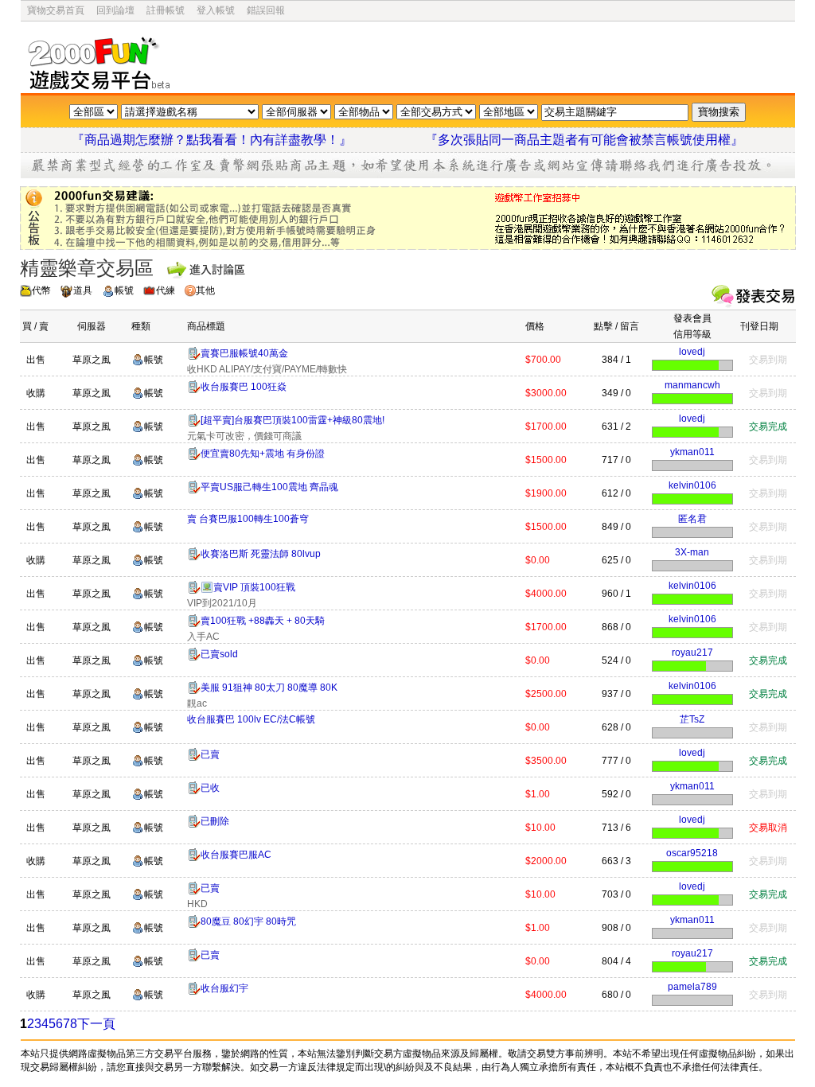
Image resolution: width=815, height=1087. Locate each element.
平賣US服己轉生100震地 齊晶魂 (269, 487)
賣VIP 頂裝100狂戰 (254, 587)
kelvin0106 (692, 485)
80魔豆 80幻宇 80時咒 (248, 921)
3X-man (692, 552)
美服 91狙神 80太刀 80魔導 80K (269, 687)
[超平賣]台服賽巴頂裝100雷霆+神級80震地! (292, 420)
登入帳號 (216, 10)
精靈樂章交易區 (87, 268)
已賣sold (219, 654)
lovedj (692, 351)
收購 (35, 393)
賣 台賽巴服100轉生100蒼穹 (248, 518)
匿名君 (692, 518)
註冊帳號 (165, 10)
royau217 (692, 652)
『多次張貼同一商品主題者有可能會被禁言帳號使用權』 (584, 139)
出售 (35, 359)
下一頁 (96, 1024)
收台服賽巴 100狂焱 (244, 386)
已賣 (210, 754)
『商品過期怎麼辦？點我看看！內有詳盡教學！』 (231, 139)
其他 (205, 290)
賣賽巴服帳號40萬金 (244, 353)
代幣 (41, 290)
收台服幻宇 (224, 988)
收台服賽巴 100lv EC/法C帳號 (251, 719)
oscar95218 (692, 853)
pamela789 (692, 986)
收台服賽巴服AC (236, 854)
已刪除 (215, 821)
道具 (82, 290)
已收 (210, 787)
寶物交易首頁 (55, 10)
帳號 (124, 290)
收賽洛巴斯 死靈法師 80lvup (261, 553)
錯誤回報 (266, 10)
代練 (165, 290)
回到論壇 (115, 10)
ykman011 (692, 452)
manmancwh (692, 385)
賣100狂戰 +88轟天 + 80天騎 (263, 620)
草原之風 (91, 359)
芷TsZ (692, 719)
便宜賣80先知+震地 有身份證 (263, 453)
